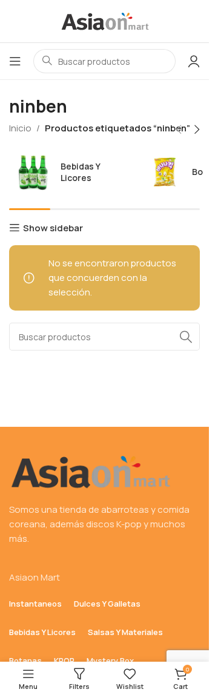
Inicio (20, 128)
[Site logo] (104, 20)
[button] (179, 129)
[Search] (186, 337)
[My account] (194, 61)
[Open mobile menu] (15, 61)
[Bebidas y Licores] (71, 172)
